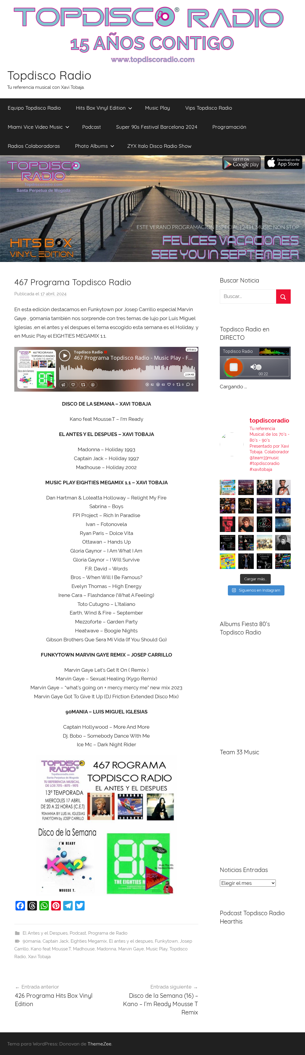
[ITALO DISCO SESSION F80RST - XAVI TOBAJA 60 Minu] (264, 524)
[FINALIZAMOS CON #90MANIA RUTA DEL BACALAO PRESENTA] (264, 542)
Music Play (157, 108)
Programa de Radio (107, 933)
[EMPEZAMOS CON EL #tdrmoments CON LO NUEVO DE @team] (283, 524)
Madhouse (84, 949)
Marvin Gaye (131, 949)
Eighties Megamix (89, 941)
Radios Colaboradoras (34, 146)
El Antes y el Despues (45, 933)
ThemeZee (99, 1044)
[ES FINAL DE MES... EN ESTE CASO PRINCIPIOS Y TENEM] (283, 561)
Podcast (91, 127)
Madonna (106, 949)
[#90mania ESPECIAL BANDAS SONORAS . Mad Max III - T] (264, 487)
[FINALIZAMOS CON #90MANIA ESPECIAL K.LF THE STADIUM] (227, 524)
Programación (229, 127)
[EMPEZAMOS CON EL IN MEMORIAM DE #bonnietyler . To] (246, 505)
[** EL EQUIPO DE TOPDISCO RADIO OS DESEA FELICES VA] (227, 487)
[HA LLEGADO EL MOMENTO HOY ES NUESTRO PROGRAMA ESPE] (264, 505)
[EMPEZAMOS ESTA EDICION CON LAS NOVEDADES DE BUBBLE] (246, 561)
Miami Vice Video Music (35, 127)
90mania (32, 941)
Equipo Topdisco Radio (34, 108)
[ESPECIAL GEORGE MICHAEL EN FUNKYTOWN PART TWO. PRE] (246, 524)
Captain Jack (56, 941)
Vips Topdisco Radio (208, 108)
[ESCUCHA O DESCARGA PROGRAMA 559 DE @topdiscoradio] (246, 487)
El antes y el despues (131, 941)
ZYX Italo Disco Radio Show (159, 146)
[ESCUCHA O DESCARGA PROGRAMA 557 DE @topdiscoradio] (246, 542)
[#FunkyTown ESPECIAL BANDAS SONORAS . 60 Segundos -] (283, 487)
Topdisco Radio (49, 75)
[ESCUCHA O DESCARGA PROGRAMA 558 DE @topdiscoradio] (283, 505)
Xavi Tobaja (39, 956)
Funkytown (166, 941)
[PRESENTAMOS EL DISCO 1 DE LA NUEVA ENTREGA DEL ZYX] (227, 561)
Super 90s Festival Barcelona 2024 (156, 127)
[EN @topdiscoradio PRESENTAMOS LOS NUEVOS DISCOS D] (227, 542)
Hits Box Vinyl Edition (101, 108)
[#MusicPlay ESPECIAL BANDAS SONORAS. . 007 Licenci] (227, 505)
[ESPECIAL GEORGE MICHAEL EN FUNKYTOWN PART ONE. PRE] (283, 542)
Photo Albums (91, 146)
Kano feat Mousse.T (51, 949)
